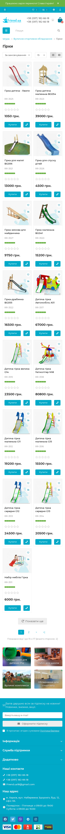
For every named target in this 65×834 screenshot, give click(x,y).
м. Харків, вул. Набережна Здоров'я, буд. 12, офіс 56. (32, 799)
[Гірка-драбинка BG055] (17, 283)
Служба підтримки (16, 750)
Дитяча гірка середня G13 (43, 509)
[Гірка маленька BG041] (48, 214)
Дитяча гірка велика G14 (17, 370)
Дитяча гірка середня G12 (12, 509)
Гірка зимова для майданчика (15, 231)
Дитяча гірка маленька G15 (43, 440)
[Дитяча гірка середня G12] (17, 492)
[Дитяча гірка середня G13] (48, 492)
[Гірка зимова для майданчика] (17, 214)
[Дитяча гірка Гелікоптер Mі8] (48, 353)
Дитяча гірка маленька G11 (13, 440)
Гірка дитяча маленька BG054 (45, 92)
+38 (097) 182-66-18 (38, 18)
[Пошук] (58, 31)
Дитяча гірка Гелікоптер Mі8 (44, 370)
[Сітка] (53, 55)
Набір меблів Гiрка (16, 577)
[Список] (59, 55)
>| (44, 632)
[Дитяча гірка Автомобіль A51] (48, 283)
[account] (60, 10)
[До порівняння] (28, 72)
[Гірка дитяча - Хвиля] (17, 75)
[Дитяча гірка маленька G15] (48, 422)
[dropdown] (5, 10)
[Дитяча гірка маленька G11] (17, 422)
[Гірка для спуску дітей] (48, 144)
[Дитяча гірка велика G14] (17, 353)
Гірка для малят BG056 (14, 162)
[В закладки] (28, 66)
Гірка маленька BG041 (44, 231)
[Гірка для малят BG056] (17, 144)
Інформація (11, 741)
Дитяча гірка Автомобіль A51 (45, 301)
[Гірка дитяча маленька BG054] (48, 75)
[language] (53, 10)
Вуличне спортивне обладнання (33, 38)
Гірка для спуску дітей (45, 162)
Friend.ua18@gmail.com (20, 784)
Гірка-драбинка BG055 (14, 301)
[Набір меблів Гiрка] (17, 561)
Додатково (10, 759)
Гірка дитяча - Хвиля (17, 90)
